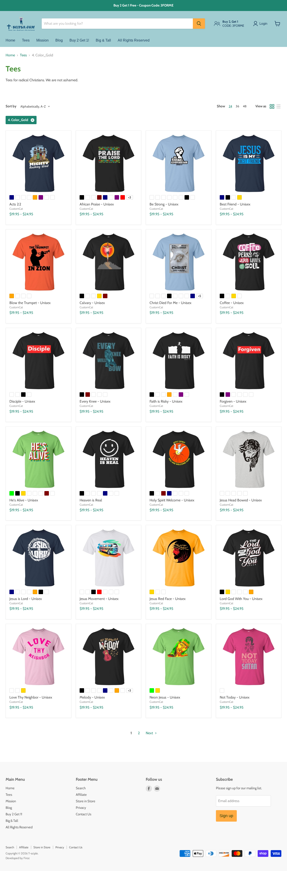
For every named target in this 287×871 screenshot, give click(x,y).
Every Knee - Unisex (95, 401)
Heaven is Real (91, 500)
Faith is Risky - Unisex (166, 401)
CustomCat (16, 208)
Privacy (81, 808)
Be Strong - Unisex (164, 204)
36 (237, 106)
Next (150, 733)
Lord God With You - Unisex (241, 599)
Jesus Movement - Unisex (99, 599)
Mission (42, 40)
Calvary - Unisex (92, 303)
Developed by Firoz (18, 858)
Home (10, 40)
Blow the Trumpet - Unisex (30, 303)
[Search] (199, 23)
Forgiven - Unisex (233, 401)
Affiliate (81, 795)
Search (81, 788)
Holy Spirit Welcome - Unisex (172, 500)
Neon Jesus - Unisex (165, 697)
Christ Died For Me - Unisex (170, 303)
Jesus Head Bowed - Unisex (241, 500)
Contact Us (83, 814)
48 (244, 106)
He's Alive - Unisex (23, 500)
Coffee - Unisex (232, 303)
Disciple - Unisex (22, 401)
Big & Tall (103, 40)
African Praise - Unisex (97, 204)
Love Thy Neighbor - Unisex (30, 697)
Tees (26, 40)
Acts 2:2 (15, 204)
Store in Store (85, 801)
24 (230, 106)
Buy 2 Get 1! (79, 40)
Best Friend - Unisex (235, 204)
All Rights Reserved (134, 40)
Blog (59, 40)
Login (263, 23)
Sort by (11, 106)
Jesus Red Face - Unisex (168, 599)
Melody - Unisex (92, 697)
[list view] (278, 106)
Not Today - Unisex (235, 697)
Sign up (226, 816)
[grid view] (272, 106)
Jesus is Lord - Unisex (25, 599)
